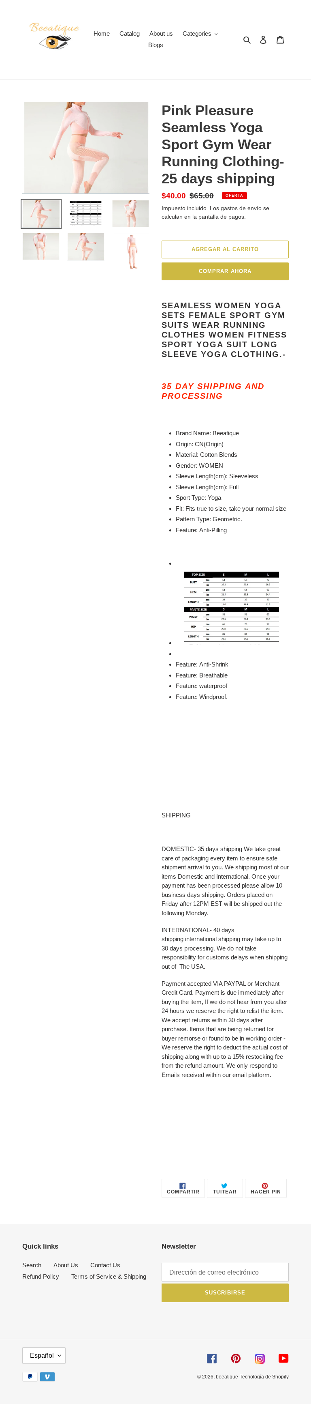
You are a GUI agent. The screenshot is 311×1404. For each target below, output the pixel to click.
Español (42, 1355)
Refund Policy (40, 1276)
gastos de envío (241, 208)
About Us (65, 1265)
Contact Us (105, 1265)
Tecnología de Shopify (264, 1377)
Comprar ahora (225, 271)
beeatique (227, 1377)
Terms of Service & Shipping (108, 1276)
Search (31, 1265)
